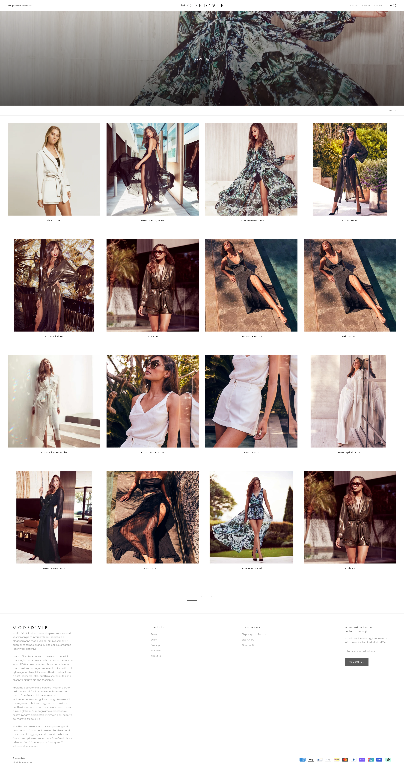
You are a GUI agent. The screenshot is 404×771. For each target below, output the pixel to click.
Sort (391, 110)
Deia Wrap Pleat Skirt (251, 336)
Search (378, 5)
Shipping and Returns (254, 634)
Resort (154, 634)
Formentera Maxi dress (251, 220)
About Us (156, 656)
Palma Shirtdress (54, 336)
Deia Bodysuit (350, 336)
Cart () (391, 5)
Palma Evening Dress (152, 220)
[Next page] (212, 597)
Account (366, 5)
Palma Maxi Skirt (153, 568)
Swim (154, 639)
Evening (155, 645)
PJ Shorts (350, 568)
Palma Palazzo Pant (54, 568)
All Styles (156, 650)
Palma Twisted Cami (152, 452)
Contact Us (248, 645)
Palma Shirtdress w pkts (54, 452)
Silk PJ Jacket (54, 220)
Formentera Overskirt (251, 568)
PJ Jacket (153, 336)
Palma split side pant (350, 452)
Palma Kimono (350, 220)
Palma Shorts (251, 452)
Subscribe (356, 661)
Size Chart (248, 639)
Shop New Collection (20, 5)
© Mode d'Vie (19, 758)
